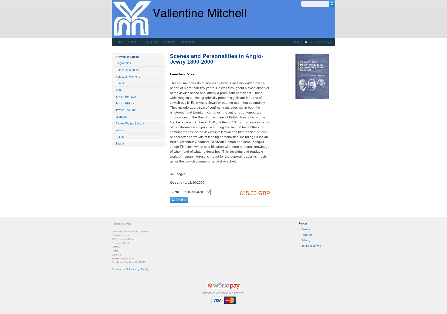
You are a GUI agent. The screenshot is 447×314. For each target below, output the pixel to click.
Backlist (120, 143)
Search (306, 229)
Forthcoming (188, 42)
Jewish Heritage (125, 96)
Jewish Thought (125, 110)
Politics (120, 130)
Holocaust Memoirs (127, 76)
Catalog (133, 42)
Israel (118, 90)
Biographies (123, 63)
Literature (121, 116)
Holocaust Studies (127, 70)
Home (119, 42)
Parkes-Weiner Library (129, 123)
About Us (169, 42)
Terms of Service (311, 245)
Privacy (306, 240)
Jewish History (124, 103)
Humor (119, 83)
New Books (150, 42)
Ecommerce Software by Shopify (130, 269)
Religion (120, 136)
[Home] (185, 34)
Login (295, 42)
